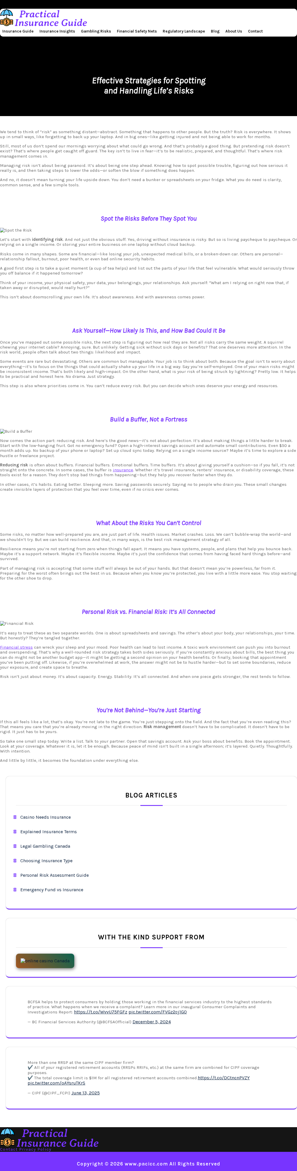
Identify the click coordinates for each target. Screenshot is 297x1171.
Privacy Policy (35, 1149)
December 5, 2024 (152, 1021)
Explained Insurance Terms (48, 831)
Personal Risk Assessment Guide (54, 875)
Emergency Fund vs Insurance (51, 889)
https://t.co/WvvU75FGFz (100, 1012)
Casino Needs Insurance (45, 817)
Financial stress (16, 647)
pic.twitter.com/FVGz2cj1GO (157, 1012)
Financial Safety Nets (137, 31)
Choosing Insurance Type (46, 860)
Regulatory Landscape (184, 31)
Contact (255, 31)
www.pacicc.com (146, 1164)
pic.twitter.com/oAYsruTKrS (56, 1083)
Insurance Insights (57, 31)
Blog (215, 31)
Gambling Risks (96, 31)
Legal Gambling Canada (45, 846)
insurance (123, 469)
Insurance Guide (18, 31)
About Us (233, 31)
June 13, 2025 (85, 1093)
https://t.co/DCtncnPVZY (224, 1077)
